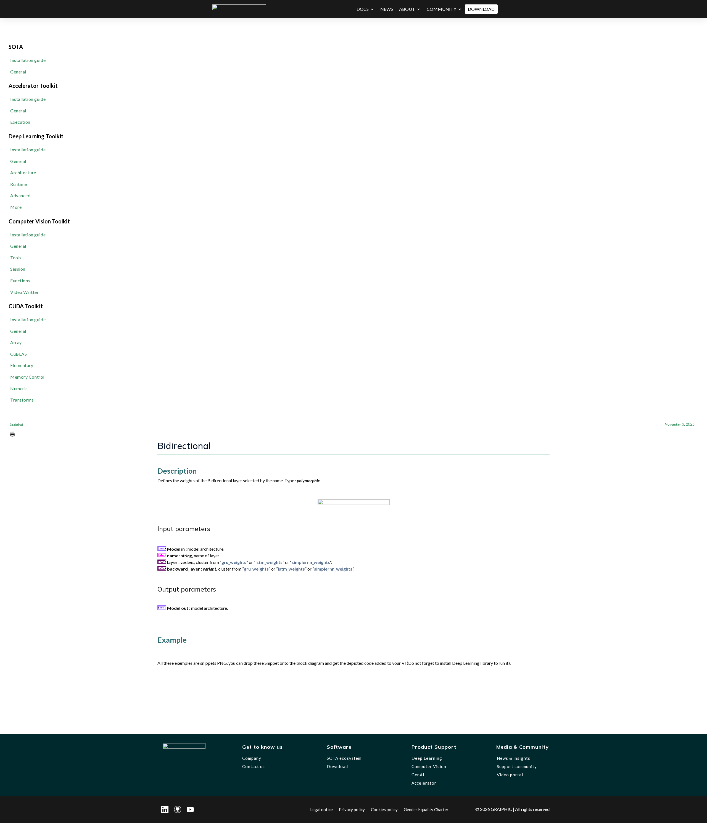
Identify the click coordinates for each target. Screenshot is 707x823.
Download (481, 9)
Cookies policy (384, 809)
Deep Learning (426, 758)
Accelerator (423, 782)
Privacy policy (352, 809)
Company (251, 758)
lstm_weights (269, 562)
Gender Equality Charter (426, 809)
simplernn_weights (311, 562)
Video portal (510, 774)
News (386, 9)
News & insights (513, 758)
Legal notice (321, 809)
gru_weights (233, 562)
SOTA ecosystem (344, 758)
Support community (517, 766)
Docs (363, 9)
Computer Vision (428, 766)
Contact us (253, 766)
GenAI (417, 774)
